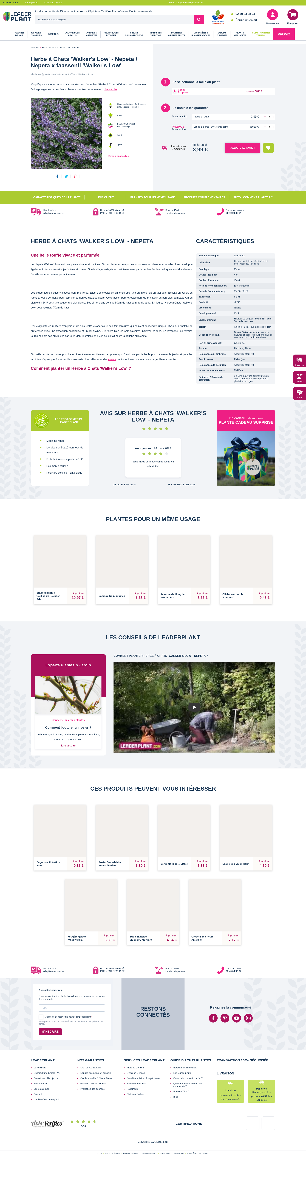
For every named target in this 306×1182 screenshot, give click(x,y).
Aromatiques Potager (111, 34)
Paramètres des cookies (197, 1167)
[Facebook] (213, 1018)
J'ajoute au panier (242, 148)
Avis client (105, 197)
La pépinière (40, 1067)
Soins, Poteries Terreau (261, 34)
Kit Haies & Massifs (36, 34)
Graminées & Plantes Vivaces (200, 34)
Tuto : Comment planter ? (253, 197)
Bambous (53, 34)
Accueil (34, 48)
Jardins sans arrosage (134, 34)
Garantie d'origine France (93, 1083)
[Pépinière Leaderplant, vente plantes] (19, 17)
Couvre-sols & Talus (72, 34)
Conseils (300, 382)
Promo (284, 34)
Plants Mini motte (240, 34)
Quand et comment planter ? (188, 1078)
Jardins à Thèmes (222, 34)
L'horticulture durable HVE (47, 1073)
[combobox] (114, 19)
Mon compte (272, 23)
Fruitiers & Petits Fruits (176, 34)
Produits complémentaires (204, 197)
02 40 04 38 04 (245, 14)
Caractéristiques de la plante (57, 197)
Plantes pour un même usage (152, 197)
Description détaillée (118, 156)
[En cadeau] (246, 458)
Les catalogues (41, 1089)
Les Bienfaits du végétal (46, 1099)
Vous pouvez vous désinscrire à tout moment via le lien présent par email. (71, 1022)
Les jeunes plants (182, 1073)
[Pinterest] (224, 1018)
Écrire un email (246, 20)
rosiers (112, 359)
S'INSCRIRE (50, 1031)
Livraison (299, 365)
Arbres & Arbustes (91, 34)
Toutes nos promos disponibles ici (185, 2)
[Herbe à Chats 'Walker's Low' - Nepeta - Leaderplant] (66, 133)
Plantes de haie (19, 34)
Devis (299, 398)
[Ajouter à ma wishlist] (268, 148)
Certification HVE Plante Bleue (96, 1078)
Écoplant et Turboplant (185, 1067)
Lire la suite (110, 89)
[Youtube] (236, 1018)
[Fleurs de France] (218, 17)
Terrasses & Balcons (155, 34)
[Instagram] (248, 1018)
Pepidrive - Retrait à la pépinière (143, 1078)
